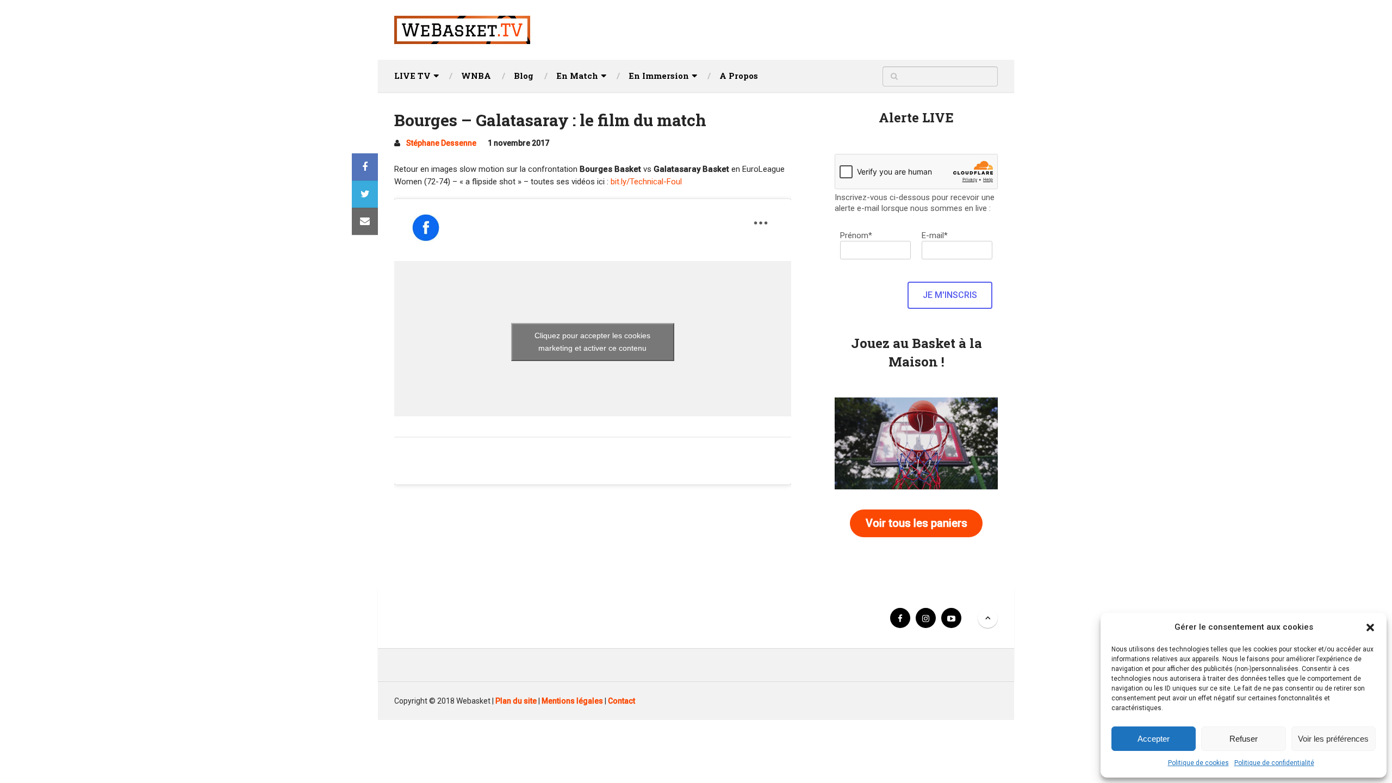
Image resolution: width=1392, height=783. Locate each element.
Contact (621, 701)
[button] (1370, 627)
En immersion (659, 75)
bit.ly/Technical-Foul (646, 182)
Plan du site (516, 701)
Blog (523, 75)
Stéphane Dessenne (441, 143)
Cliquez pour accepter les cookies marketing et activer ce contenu (592, 341)
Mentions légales (572, 701)
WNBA (476, 75)
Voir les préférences (1333, 738)
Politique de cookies (1198, 763)
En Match (577, 75)
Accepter (1154, 738)
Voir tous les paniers (916, 523)
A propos (738, 75)
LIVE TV (412, 75)
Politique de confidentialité (1274, 763)
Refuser (1243, 738)
